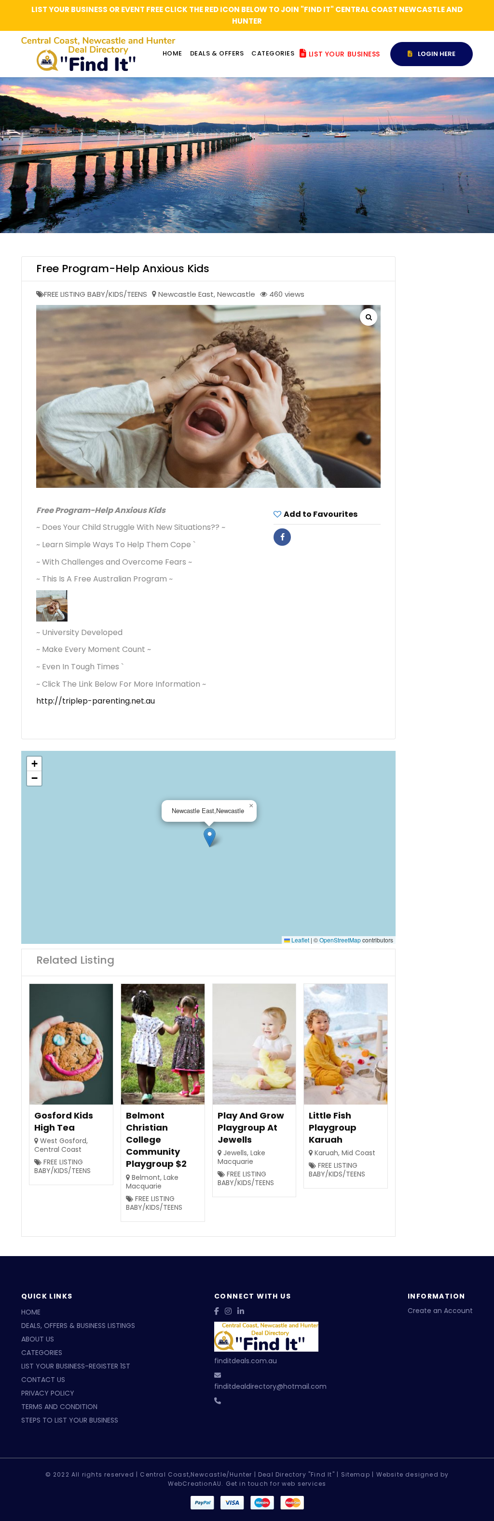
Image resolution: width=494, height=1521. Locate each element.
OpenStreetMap (340, 940)
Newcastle (236, 294)
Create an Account (440, 1310)
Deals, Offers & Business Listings (78, 1325)
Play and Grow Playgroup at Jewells (251, 1127)
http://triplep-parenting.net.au (95, 700)
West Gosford (63, 1141)
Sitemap (355, 1474)
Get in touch (247, 1484)
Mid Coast (358, 1153)
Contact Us (43, 1379)
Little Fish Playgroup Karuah (333, 1127)
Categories (272, 53)
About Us (37, 1339)
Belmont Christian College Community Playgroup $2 (156, 1139)
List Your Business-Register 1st (75, 1366)
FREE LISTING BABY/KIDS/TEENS (95, 294)
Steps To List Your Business (69, 1420)
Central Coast (58, 1149)
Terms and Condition (59, 1406)
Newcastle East (186, 294)
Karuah (326, 1153)
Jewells (235, 1153)
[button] (210, 837)
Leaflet (299, 940)
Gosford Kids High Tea (63, 1121)
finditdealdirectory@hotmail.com (270, 1386)
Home (172, 53)
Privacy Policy (47, 1393)
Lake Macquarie (152, 1182)
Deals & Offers (217, 53)
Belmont (146, 1177)
